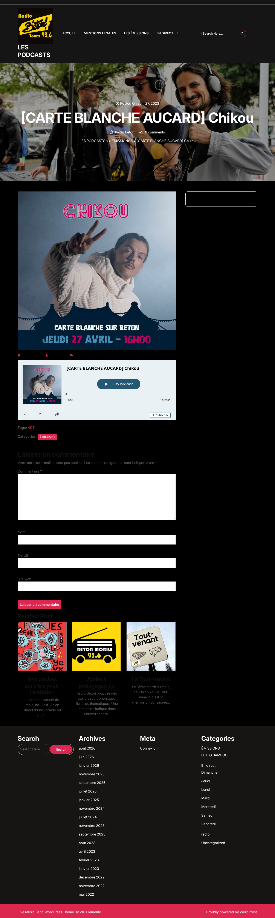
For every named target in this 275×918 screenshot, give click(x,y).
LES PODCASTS (34, 51)
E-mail (23, 555)
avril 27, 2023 (33, 354)
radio (205, 834)
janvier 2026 (89, 765)
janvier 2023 (89, 868)
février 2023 (89, 860)
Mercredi (208, 807)
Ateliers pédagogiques (97, 682)
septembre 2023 (92, 834)
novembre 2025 (91, 774)
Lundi (205, 789)
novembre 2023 (92, 825)
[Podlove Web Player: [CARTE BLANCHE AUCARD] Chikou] (97, 390)
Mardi (206, 798)
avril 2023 (87, 851)
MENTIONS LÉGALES (100, 33)
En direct (208, 765)
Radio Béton (59, 354)
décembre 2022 (92, 877)
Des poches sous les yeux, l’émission (42, 685)
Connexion (148, 748)
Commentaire (30, 471)
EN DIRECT (164, 33)
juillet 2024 (88, 817)
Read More (40, 646)
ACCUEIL (69, 33)
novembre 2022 (92, 886)
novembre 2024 (92, 808)
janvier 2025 (89, 800)
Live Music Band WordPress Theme (46, 912)
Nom (21, 532)
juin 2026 (86, 757)
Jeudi (205, 781)
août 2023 (87, 843)
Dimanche (209, 772)
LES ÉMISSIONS (136, 33)
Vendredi (208, 824)
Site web (24, 579)
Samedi (207, 815)
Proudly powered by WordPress (231, 912)
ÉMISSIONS (121, 141)
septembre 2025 (92, 782)
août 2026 (87, 748)
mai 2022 (86, 894)
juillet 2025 (87, 791)
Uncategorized (213, 843)
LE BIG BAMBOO (214, 755)
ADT (31, 427)
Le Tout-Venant (151, 679)
